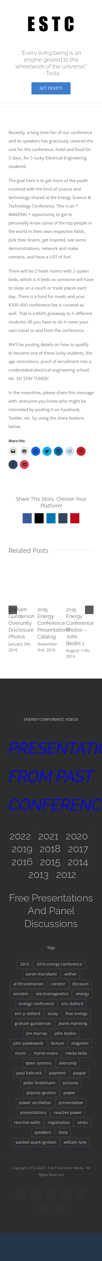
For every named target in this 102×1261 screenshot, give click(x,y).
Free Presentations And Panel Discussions (51, 910)
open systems (39, 1063)
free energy (76, 1013)
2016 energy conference (59, 964)
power (69, 1092)
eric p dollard (27, 1013)
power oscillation (35, 1102)
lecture (57, 1043)
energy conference (36, 1003)
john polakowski (28, 1043)
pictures (70, 1082)
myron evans (46, 1053)
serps (82, 1122)
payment (57, 1073)
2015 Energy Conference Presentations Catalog (53, 623)
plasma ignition (41, 1092)
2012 (66, 874)
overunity (68, 1063)
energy (82, 993)
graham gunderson (33, 1023)
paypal (79, 1073)
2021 (48, 836)
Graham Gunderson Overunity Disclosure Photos (21, 623)
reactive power (68, 1112)
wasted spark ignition (36, 1142)
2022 (20, 836)
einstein (21, 993)
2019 (22, 848)
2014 (78, 861)
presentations (33, 1112)
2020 (77, 836)
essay (53, 1013)
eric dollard (72, 1003)
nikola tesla (76, 1053)
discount (80, 983)
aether (70, 974)
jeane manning (73, 1023)
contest (58, 983)
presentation (71, 1102)
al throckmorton (28, 983)
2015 (50, 861)
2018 (50, 848)
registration (59, 1122)
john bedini (65, 1033)
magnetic (80, 1043)
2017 (78, 848)
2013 (38, 874)
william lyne (75, 1142)
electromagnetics (52, 993)
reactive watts (27, 1122)
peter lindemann (40, 1082)
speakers (42, 1132)
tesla (63, 1132)
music (20, 1053)
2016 (22, 861)
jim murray (36, 1033)
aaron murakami (41, 974)
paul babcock (29, 1073)
